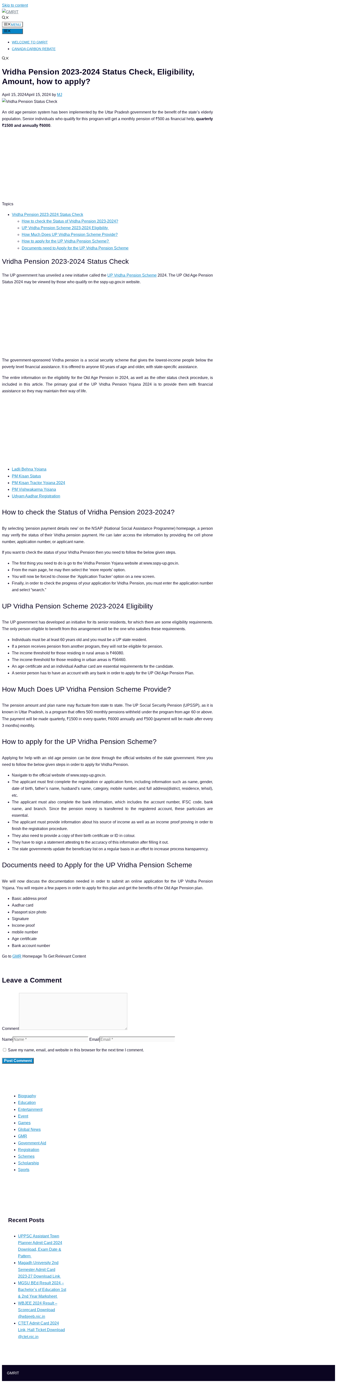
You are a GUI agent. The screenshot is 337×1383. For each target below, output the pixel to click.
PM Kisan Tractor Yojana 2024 (38, 483)
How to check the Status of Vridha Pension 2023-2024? (70, 221)
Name (7, 1039)
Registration (28, 1150)
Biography (27, 1096)
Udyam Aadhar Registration (36, 496)
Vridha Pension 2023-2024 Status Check (47, 214)
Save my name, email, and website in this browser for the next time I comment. (76, 1050)
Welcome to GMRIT (30, 42)
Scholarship (28, 1163)
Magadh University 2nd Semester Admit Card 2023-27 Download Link (39, 1269)
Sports (23, 1170)
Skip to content (15, 5)
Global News (29, 1129)
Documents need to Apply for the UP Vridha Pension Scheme (75, 248)
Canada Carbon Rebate (34, 49)
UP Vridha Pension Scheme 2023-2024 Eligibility (65, 228)
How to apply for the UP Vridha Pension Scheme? (66, 241)
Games (24, 1123)
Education (27, 1102)
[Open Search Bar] (5, 18)
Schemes (26, 1156)
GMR (16, 956)
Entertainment (30, 1109)
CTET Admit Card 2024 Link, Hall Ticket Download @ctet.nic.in (41, 1330)
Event (23, 1116)
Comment (10, 1028)
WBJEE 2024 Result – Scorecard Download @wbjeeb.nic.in (37, 1310)
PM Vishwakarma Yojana (34, 489)
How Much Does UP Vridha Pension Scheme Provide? (70, 234)
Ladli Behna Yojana (29, 469)
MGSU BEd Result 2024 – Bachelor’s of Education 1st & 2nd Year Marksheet (42, 1289)
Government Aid (32, 1143)
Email (94, 1039)
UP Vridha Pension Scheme (132, 275)
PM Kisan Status (26, 476)
